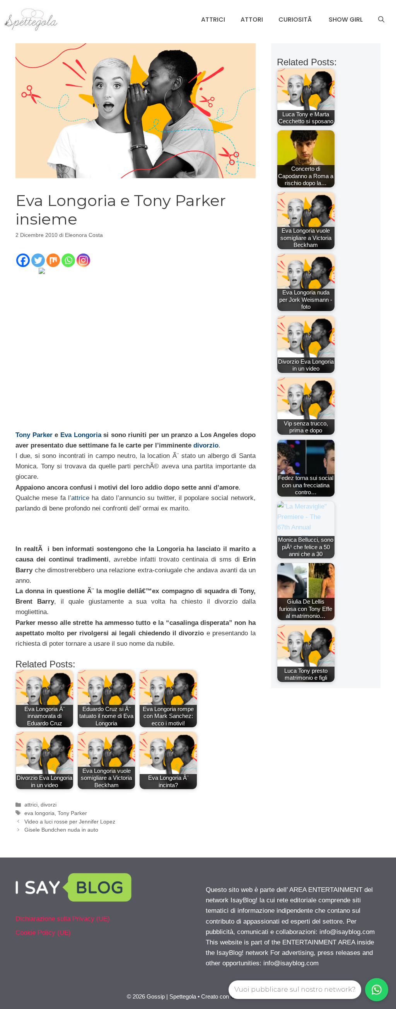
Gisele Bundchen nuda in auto (61, 830)
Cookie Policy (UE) (43, 932)
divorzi (48, 804)
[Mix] (53, 260)
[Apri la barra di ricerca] (381, 19)
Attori (252, 19)
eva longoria (39, 813)
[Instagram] (83, 260)
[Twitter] (38, 260)
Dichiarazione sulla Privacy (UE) (62, 918)
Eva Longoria (80, 435)
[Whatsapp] (68, 260)
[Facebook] (23, 260)
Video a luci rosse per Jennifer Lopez (69, 821)
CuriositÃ (295, 19)
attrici (31, 804)
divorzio (205, 445)
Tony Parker (34, 435)
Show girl (346, 19)
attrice (80, 498)
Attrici (213, 19)
